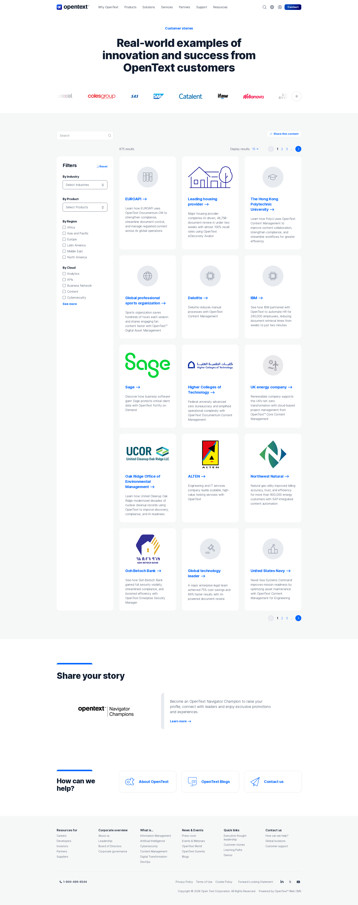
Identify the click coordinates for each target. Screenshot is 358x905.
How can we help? (277, 835)
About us (103, 835)
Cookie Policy (223, 881)
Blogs (185, 856)
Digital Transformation (153, 856)
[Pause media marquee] (296, 96)
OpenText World (192, 846)
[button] (108, 7)
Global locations (275, 840)
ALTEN (194, 476)
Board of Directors (109, 846)
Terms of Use (204, 881)
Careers (62, 835)
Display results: (240, 149)
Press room (189, 835)
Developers (64, 840)
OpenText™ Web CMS (288, 891)
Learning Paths (233, 849)
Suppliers (62, 856)
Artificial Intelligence (152, 840)
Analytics (73, 273)
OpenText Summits (193, 851)
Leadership (105, 840)
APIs (70, 279)
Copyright (184, 891)
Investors (62, 846)
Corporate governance (112, 851)
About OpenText (153, 781)
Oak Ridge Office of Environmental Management (142, 481)
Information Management (155, 835)
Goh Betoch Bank (140, 570)
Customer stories (234, 844)
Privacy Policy (184, 881)
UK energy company (269, 387)
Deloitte (195, 298)
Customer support (277, 846)
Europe (72, 239)
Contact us (274, 781)
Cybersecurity (76, 297)
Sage (130, 387)
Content (72, 291)
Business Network (79, 285)
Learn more (178, 721)
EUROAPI (133, 199)
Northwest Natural (267, 476)
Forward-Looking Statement (255, 881)
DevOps (145, 861)
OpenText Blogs (215, 781)
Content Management (153, 851)
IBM (254, 298)
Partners (62, 851)
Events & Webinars (193, 840)
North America (77, 257)
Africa (71, 227)
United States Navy (268, 570)
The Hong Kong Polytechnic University (264, 204)
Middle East (75, 251)
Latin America (76, 245)
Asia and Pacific (77, 233)
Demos (228, 855)
